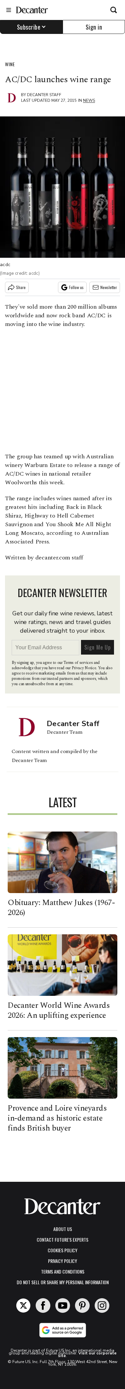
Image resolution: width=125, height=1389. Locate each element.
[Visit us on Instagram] (102, 1305)
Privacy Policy (62, 1260)
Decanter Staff (44, 94)
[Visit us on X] (23, 1305)
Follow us (76, 287)
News (89, 100)
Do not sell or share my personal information (63, 1282)
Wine (10, 64)
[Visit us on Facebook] (43, 1305)
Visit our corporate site (87, 1354)
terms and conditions (62, 1271)
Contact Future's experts (62, 1239)
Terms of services (78, 663)
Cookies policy (62, 1250)
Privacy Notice (84, 668)
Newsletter (108, 287)
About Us (62, 1228)
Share (21, 287)
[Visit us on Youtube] (62, 1305)
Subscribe (29, 27)
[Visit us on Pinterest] (82, 1305)
